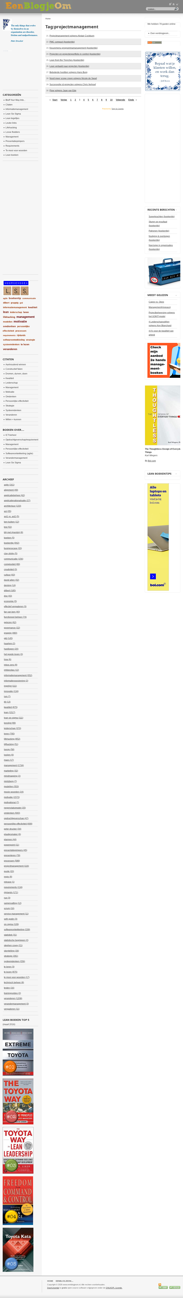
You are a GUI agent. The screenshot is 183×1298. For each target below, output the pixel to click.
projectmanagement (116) (16, 866)
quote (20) (9, 871)
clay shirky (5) (10, 553)
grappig (14, 303)
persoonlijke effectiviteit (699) (18, 824)
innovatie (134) (11, 691)
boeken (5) (9, 538)
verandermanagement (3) (16, 1004)
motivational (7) (11, 802)
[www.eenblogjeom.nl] (57, 6)
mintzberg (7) (10, 781)
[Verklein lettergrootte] (177, 4)
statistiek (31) (10, 935)
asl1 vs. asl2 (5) (11, 516)
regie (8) (8, 876)
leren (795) (9, 733)
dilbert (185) (10, 590)
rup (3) (7, 898)
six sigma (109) (11, 924)
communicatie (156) (13, 559)
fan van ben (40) (12, 612)
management (25, 317)
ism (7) (7, 696)
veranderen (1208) (13, 998)
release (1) (9, 882)
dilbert (6, 303)
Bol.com (152, 461)
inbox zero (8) (10, 665)
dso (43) (8, 596)
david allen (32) (11, 580)
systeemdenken (11, 344)
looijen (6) (9, 755)
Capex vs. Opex (156, 302)
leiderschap (16, 312)
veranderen (10, 349)
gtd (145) (8, 638)
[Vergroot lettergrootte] (170, 4)
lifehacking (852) (12, 739)
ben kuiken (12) (11, 522)
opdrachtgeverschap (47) (16, 818)
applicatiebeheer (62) (14, 495)
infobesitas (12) (11, 670)
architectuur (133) (12, 506)
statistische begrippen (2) (16, 940)
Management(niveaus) (160, 307)
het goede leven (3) (13, 654)
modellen (7, 322)
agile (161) (9, 485)
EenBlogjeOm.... (64, 1281)
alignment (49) (11, 490)
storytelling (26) (11, 951)
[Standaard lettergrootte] (173, 4)
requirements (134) (13, 887)
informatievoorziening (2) (16, 681)
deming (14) (10, 585)
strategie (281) (11, 956)
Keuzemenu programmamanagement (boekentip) (74, 48)
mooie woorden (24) (14, 792)
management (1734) (14, 765)
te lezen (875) (10, 972)
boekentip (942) (11, 543)
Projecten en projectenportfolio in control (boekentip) (75, 54)
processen (20, 331)
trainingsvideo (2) (12, 993)
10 (111, 100)
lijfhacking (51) (11, 744)
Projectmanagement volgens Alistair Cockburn (72, 36)
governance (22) (12, 628)
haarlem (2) (9, 643)
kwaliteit (32, 307)
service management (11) (16, 914)
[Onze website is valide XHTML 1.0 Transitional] (174, 1288)
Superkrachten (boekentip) (162, 216)
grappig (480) (10, 633)
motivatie (20, 321)
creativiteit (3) (10, 569)
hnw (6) (7, 659)
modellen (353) (11, 786)
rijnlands (21, 335)
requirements (9, 335)
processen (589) (12, 861)
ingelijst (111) (10, 686)
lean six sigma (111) (13, 718)
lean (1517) (9, 712)
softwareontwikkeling (14, 340)
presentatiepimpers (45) (15, 850)
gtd (21, 303)
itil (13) (7, 702)
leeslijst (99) (10, 723)
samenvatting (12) (12, 903)
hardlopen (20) (11, 649)
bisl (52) (8, 527)
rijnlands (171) (11, 892)
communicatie (29, 298)
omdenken (9, 326)
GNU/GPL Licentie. (114, 1288)
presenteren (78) (12, 855)
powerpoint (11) (11, 845)
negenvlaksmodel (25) (15, 808)
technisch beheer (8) (14, 982)
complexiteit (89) (12, 564)
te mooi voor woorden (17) (16, 977)
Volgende (120, 100)
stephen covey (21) (13, 945)
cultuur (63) (9, 575)
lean (6, 312)
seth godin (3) (10, 919)
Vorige (64, 100)
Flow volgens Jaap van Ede (63, 90)
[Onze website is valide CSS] (163, 1288)
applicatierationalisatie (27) (17, 500)
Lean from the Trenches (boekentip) (67, 60)
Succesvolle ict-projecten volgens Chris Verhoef (73, 84)
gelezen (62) (10, 622)
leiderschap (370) (12, 728)
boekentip (15, 298)
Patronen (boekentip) (159, 231)
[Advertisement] (20, 69)
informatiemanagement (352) (18, 675)
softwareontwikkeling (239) (17, 929)
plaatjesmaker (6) (12, 834)
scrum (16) (9, 908)
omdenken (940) (12, 813)
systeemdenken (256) (14, 961)
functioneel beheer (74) (15, 617)
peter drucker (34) (12, 829)
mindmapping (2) (12, 776)
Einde (131, 100)
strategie (30, 340)
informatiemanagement (15, 307)
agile (5, 298)
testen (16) (9, 988)
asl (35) (7, 511)
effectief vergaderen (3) (15, 606)
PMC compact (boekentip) (62, 42)
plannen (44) (10, 839)
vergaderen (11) (11, 1009)
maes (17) (9, 760)
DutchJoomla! (53, 1288)
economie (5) (10, 601)
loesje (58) (9, 749)
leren (26, 312)
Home (50, 1281)
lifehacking (9, 317)
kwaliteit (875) (11, 707)
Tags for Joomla (117, 109)
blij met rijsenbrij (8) (13, 532)
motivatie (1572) (12, 797)
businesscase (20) (13, 548)
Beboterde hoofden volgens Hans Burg (68, 72)
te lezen (25, 344)
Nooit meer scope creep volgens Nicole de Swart (73, 78)
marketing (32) (11, 771)
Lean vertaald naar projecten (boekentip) (69, 66)
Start (54, 100)
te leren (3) (9, 966)
